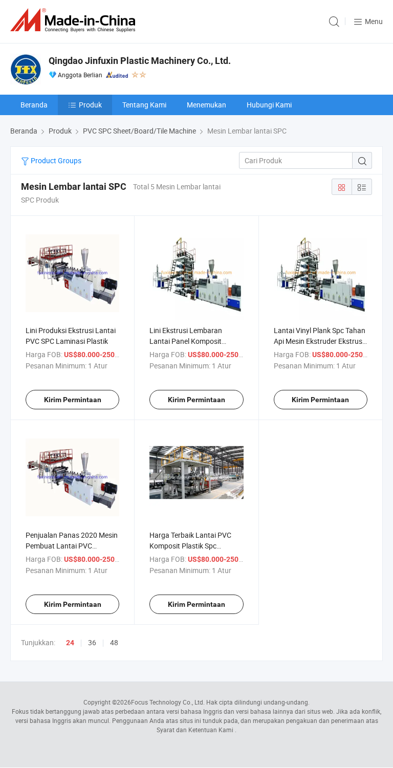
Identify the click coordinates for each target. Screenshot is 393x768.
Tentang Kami (144, 104)
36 (92, 642)
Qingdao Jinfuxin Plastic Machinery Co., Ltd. (140, 60)
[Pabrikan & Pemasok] (74, 20)
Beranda (34, 104)
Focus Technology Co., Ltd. (168, 702)
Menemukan (206, 104)
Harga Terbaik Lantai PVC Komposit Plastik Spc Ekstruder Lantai (190, 545)
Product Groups (55, 160)
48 (114, 642)
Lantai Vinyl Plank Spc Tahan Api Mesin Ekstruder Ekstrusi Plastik (319, 341)
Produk (90, 104)
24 (70, 643)
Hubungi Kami (269, 104)
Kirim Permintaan (72, 400)
